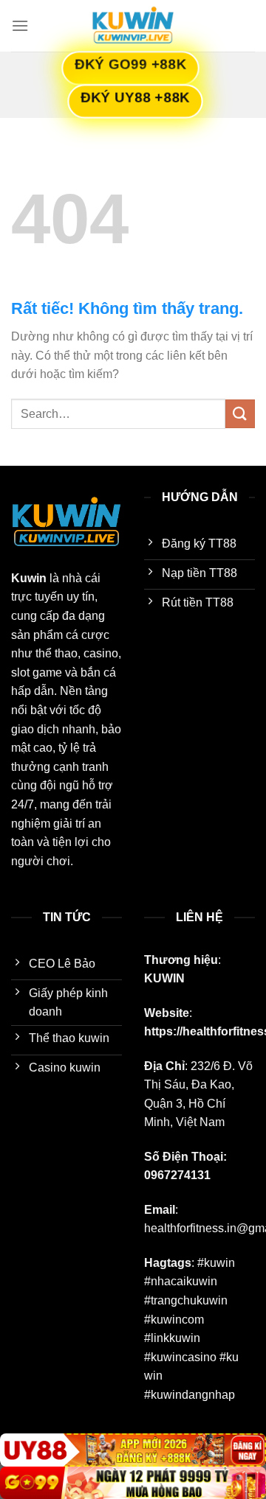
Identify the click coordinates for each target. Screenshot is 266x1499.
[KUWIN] (133, 26)
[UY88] (133, 1450)
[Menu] (20, 25)
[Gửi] (240, 413)
